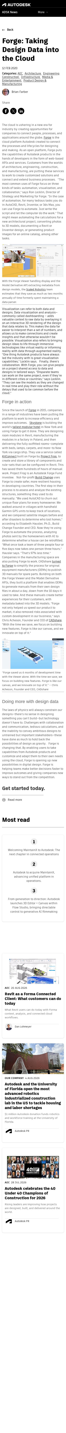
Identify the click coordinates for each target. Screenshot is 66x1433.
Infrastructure (31, 77)
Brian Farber (19, 92)
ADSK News (9, 12)
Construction (11, 77)
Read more (15, 800)
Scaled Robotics (36, 289)
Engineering (51, 73)
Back (10, 30)
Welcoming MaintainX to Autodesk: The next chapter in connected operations (34, 852)
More (41, 12)
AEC (20, 73)
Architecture (33, 73)
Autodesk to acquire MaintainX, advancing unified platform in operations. (34, 876)
